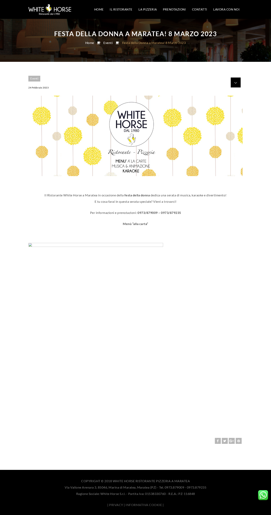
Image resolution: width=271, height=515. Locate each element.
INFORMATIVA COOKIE (144, 505)
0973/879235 (171, 212)
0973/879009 (147, 212)
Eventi (108, 43)
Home (89, 43)
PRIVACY (116, 505)
